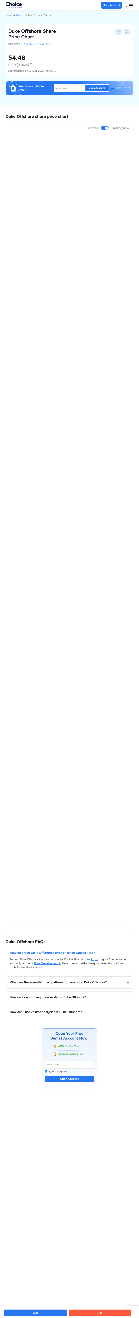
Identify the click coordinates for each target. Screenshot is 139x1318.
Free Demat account (47, 963)
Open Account (97, 87)
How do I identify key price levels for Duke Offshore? (48, 997)
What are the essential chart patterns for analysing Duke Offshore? (58, 982)
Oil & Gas (29, 44)
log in (94, 959)
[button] (118, 32)
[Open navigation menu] (130, 5)
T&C (116, 90)
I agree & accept (122, 89)
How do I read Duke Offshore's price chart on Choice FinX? (52, 953)
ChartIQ (92, 128)
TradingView (120, 128)
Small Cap (44, 44)
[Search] (125, 5)
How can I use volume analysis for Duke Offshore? (46, 1012)
